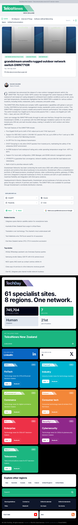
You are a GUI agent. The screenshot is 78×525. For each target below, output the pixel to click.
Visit (6, 384)
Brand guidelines (10, 501)
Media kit (17, 384)
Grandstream (31, 57)
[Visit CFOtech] (14, 365)
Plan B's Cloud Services (37, 522)
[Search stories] (72, 492)
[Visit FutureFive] (52, 393)
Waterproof (43, 57)
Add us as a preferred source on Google (60, 210)
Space (4, 22)
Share (10, 210)
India (29, 483)
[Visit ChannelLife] (52, 365)
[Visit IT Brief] (14, 421)
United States (59, 483)
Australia (14, 483)
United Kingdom (47, 483)
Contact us (26, 501)
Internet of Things (26, 19)
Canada (22, 483)
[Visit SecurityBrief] (52, 421)
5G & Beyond (16, 19)
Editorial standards (64, 501)
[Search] (74, 20)
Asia (6, 483)
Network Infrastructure (14, 57)
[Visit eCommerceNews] (14, 393)
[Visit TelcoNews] (14, 449)
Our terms (61, 506)
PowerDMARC (62, 522)
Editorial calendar (46, 501)
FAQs (6, 506)
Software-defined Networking (43, 19)
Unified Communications (15, 22)
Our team (43, 506)
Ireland (37, 483)
